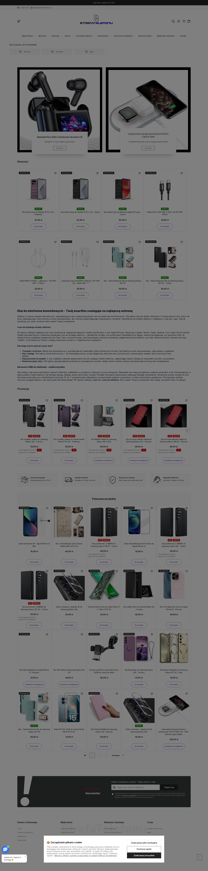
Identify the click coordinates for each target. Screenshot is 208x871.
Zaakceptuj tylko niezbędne (144, 843)
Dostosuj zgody (144, 849)
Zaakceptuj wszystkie (144, 855)
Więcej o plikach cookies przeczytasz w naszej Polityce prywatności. (85, 855)
